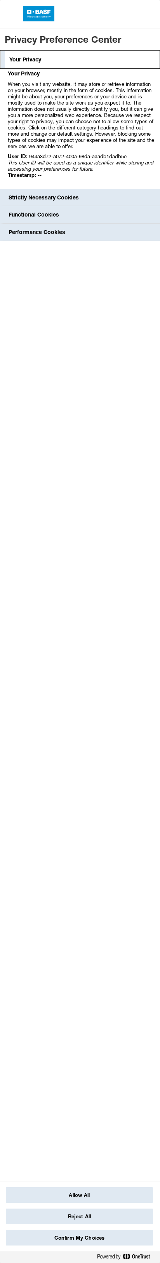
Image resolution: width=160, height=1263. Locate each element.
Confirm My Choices (79, 1238)
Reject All (79, 1216)
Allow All (79, 1195)
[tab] (80, 59)
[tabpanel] (81, 128)
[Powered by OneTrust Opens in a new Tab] (126, 1258)
